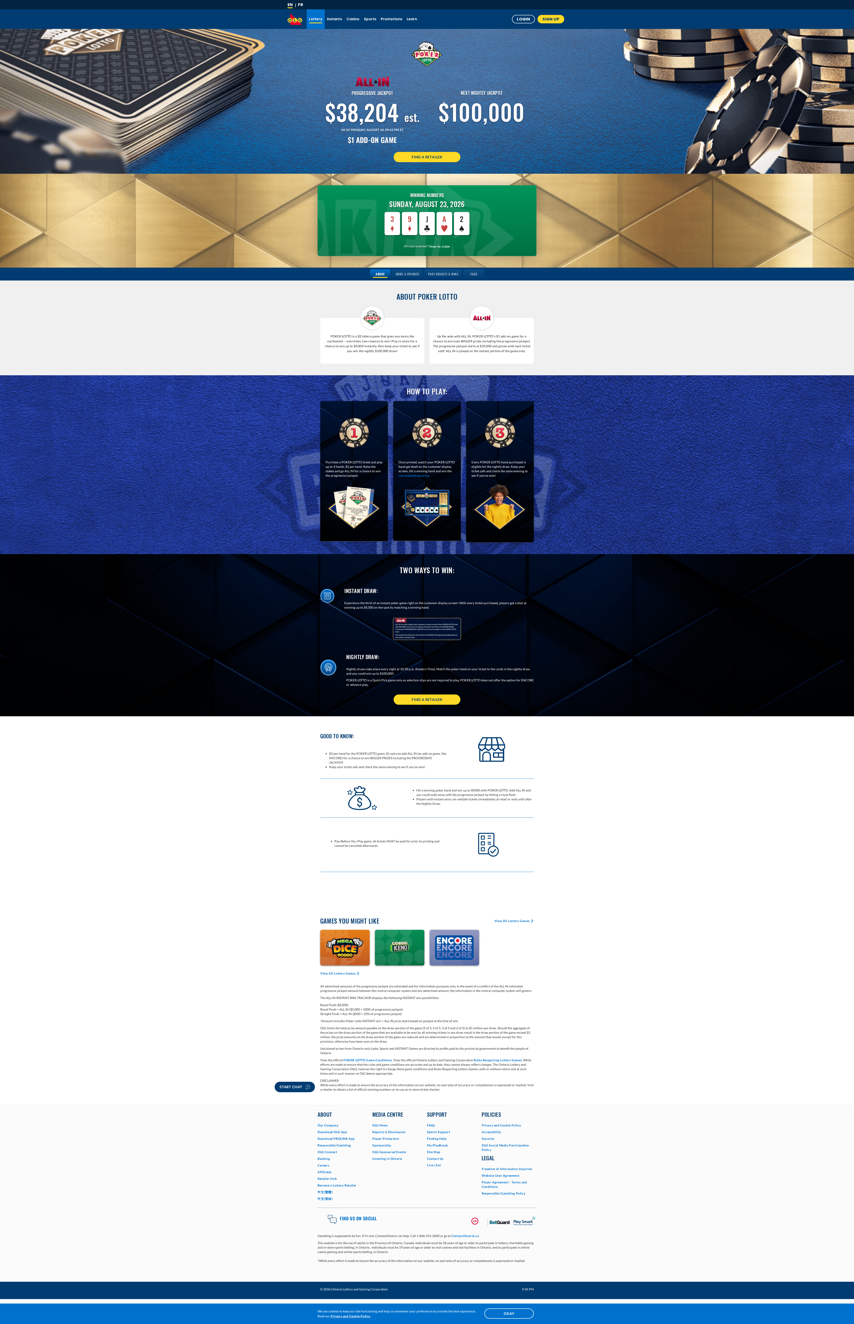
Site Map (433, 1152)
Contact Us (435, 1159)
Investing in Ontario (387, 1159)
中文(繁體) (325, 1192)
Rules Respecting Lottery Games (498, 1060)
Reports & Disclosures (389, 1132)
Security (488, 1138)
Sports (370, 19)
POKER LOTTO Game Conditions (367, 1060)
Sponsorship (381, 1145)
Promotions (391, 19)
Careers (323, 1165)
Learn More (345, 947)
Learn (412, 19)
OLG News (380, 1125)
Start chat (291, 1087)
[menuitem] (380, 274)
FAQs (431, 1125)
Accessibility (491, 1132)
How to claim (439, 246)
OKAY (509, 1313)
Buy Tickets (400, 941)
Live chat (434, 1165)
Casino (353, 19)
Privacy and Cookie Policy (501, 1125)
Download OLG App (332, 1132)
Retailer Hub (327, 1179)
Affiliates (325, 1172)
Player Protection (385, 1138)
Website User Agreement (500, 1175)
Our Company (328, 1125)
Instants (334, 19)
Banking (324, 1159)
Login (523, 19)
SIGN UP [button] (550, 19)
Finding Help (436, 1138)
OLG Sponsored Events (389, 1152)
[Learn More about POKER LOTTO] (427, 54)
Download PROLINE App (336, 1138)
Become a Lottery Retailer (337, 1185)
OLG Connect (327, 1152)
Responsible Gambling (334, 1145)
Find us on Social (358, 1218)
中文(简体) (325, 1199)
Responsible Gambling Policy (503, 1193)
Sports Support (438, 1132)
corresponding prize (414, 475)
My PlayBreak (437, 1145)
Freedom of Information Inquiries (507, 1169)
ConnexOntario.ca (465, 1236)
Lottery (315, 19)
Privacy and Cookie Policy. (351, 1316)
